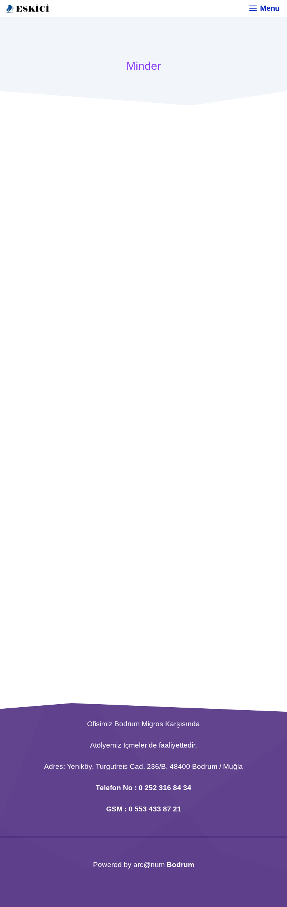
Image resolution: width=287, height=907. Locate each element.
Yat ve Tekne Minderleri (66, 286)
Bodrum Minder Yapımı (65, 414)
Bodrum (180, 865)
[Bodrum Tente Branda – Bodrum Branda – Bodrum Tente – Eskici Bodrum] (26, 8)
